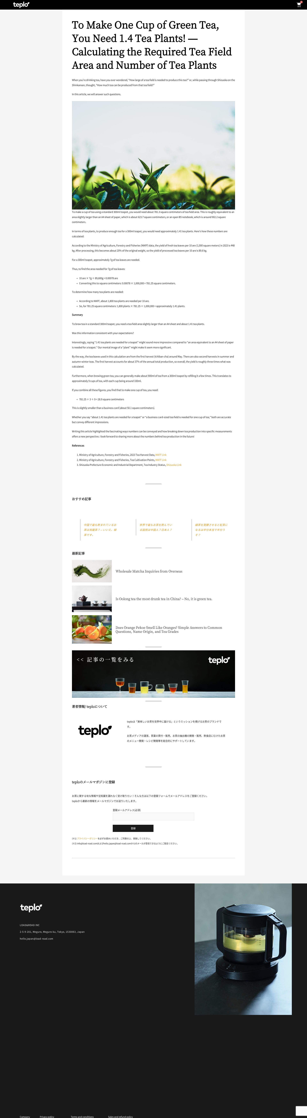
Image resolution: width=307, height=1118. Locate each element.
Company (25, 1117)
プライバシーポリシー (87, 839)
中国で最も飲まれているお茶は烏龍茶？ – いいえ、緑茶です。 (100, 529)
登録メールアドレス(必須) (127, 810)
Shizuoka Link (173, 465)
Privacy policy (47, 1117)
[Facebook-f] (33, 1107)
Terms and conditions (82, 1117)
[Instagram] (21, 1107)
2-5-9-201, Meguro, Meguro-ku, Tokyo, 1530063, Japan (52, 932)
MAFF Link (160, 455)
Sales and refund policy (120, 1117)
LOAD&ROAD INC (30, 925)
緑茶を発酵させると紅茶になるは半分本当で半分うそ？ (211, 529)
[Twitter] (45, 1107)
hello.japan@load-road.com (36, 939)
